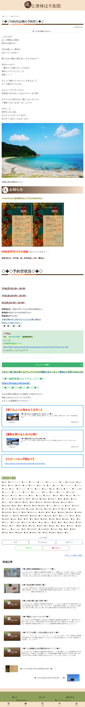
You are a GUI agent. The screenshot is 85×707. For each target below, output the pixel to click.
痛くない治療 (27, 522)
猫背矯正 (44, 519)
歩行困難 (48, 516)
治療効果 (6, 519)
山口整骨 (48, 509)
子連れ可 (76, 505)
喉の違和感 (7, 505)
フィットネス (17, 492)
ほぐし (46, 492)
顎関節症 (34, 532)
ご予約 (43, 697)
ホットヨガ (62, 492)
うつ (62, 482)
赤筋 (24, 529)
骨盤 (46, 532)
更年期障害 (25, 516)
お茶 (5, 485)
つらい (13, 489)
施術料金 (62, 512)
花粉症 (53, 526)
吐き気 (65, 502)
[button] (73, 433)
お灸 (79, 482)
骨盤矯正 (53, 532)
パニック (68, 489)
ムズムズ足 (24, 495)
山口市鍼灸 (31, 509)
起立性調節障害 (44, 529)
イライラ (41, 482)
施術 (55, 512)
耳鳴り (6, 526)
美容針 (79, 522)
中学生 (23, 499)
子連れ (69, 505)
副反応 (26, 502)
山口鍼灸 (73, 509)
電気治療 (19, 532)
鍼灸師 (74, 529)
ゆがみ (57, 495)
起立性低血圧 (33, 529)
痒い (80, 519)
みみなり (6, 495)
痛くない (6, 522)
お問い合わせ (22, 700)
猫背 (37, 519)
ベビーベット (37, 492)
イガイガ (33, 482)
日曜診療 (79, 512)
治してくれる (64, 516)
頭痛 (27, 532)
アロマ (25, 482)
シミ (50, 485)
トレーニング (22, 489)
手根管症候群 (8, 512)
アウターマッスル (15, 482)
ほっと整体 (71, 492)
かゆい (12, 485)
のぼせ (53, 489)
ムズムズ (15, 495)
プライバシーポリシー (64, 700)
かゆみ (19, 485)
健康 (61, 499)
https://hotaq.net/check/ (16, 383)
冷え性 (75, 499)
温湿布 (14, 519)
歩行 (41, 516)
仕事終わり (53, 499)
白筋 (41, 522)
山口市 (13, 509)
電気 (12, 532)
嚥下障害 (28, 505)
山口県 (65, 509)
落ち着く (71, 526)
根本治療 (34, 516)
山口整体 (40, 509)
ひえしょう (7, 492)
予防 (29, 499)
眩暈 (55, 522)
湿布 (27, 519)
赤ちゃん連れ (16, 529)
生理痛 (53, 519)
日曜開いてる (8, 516)
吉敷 (33, 502)
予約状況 (6, 478)
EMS (5, 482)
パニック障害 (78, 489)
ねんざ (46, 489)
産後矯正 (66, 519)
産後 (59, 519)
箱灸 (73, 522)
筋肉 (67, 522)
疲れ (74, 519)
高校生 (61, 532)
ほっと (53, 492)
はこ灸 (60, 489)
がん (25, 485)
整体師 (42, 512)
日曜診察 (70, 512)
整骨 (49, 512)
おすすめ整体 (71, 482)
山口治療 (57, 509)
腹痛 (25, 526)
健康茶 (67, 499)
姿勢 (35, 505)
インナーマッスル (53, 482)
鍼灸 (67, 529)
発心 (35, 522)
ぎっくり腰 (42, 485)
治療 (79, 516)
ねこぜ (38, 489)
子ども (50, 505)
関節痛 (6, 532)
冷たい (6, 502)
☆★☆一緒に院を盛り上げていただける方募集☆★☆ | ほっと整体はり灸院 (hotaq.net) (42, 372)
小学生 (6, 509)
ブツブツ (27, 492)
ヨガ (63, 495)
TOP (15, 697)
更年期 (17, 516)
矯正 (61, 522)
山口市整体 (21, 509)
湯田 (21, 519)
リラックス (7, 499)
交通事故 (43, 499)
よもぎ (70, 495)
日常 (14, 478)
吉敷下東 (40, 502)
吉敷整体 (48, 502)
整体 (24, 512)
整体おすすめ (33, 512)
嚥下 (21, 505)
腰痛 (19, 526)
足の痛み (55, 529)
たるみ (6, 489)
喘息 (15, 505)
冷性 (12, 502)
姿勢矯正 (42, 505)
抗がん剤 (17, 512)
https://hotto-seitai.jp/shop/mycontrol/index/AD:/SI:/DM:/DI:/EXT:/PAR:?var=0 (34, 347)
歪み (56, 516)
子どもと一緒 (59, 505)
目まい (48, 522)
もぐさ (40, 495)
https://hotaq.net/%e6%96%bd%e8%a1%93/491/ (25, 464)
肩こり (13, 526)
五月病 (36, 499)
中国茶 (16, 499)
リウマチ (77, 495)
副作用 (19, 502)
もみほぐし (48, 495)
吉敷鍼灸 (57, 502)
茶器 (64, 526)
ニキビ (31, 489)
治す (73, 516)
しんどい (57, 485)
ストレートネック (68, 485)
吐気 (71, 502)
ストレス (79, 485)
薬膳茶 (79, 526)
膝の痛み (32, 526)
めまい (32, 495)
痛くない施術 (16, 522)
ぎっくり (32, 485)
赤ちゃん (6, 529)
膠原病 (41, 526)
